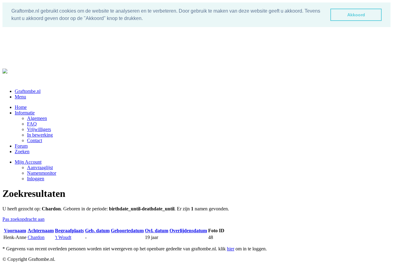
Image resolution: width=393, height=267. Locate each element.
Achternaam (41, 230)
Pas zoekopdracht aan (23, 219)
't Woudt (63, 237)
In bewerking (40, 134)
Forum (21, 146)
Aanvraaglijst (40, 167)
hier (230, 248)
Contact (34, 140)
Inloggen (35, 178)
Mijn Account (28, 162)
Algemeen (37, 118)
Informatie (25, 112)
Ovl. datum (156, 230)
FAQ (32, 123)
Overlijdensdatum (188, 230)
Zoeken (22, 151)
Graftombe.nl (28, 91)
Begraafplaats (69, 230)
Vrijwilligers (39, 129)
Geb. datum (97, 230)
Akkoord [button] (356, 14)
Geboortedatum (127, 230)
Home (21, 107)
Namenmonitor (41, 173)
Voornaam (15, 230)
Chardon (36, 237)
